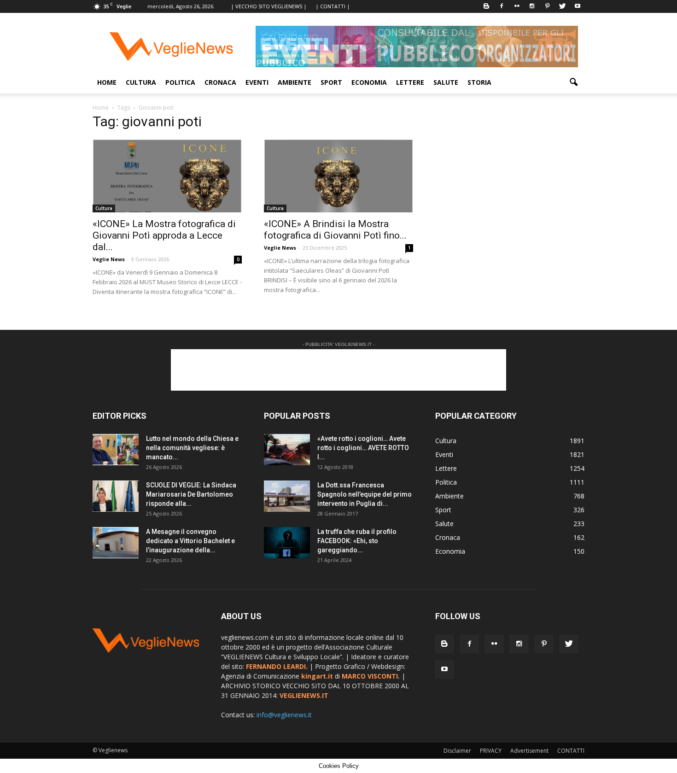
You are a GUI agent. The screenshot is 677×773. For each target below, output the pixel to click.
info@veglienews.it (284, 714)
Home (107, 82)
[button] (573, 82)
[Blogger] (486, 6)
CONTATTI (570, 751)
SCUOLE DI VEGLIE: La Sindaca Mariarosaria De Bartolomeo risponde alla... (191, 494)
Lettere (410, 82)
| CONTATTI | (332, 6)
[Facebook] (501, 6)
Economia (369, 82)
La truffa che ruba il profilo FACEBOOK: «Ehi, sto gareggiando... (357, 541)
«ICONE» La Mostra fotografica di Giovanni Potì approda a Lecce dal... (164, 235)
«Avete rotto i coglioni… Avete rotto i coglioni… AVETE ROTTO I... (363, 448)
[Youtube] (577, 6)
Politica (180, 82)
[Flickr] (517, 6)
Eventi (256, 82)
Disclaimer (457, 751)
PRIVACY (491, 751)
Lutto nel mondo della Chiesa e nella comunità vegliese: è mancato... (192, 448)
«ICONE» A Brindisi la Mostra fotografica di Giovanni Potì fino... (335, 229)
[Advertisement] (338, 370)
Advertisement (529, 751)
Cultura (141, 82)
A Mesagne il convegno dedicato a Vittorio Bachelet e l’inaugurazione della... (190, 541)
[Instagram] (532, 6)
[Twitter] (562, 6)
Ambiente (294, 82)
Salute (445, 82)
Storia (479, 82)
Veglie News (109, 259)
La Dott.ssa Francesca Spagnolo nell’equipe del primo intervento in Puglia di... (364, 494)
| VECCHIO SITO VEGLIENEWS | (269, 6)
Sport (331, 82)
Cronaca (220, 82)
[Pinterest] (547, 6)
